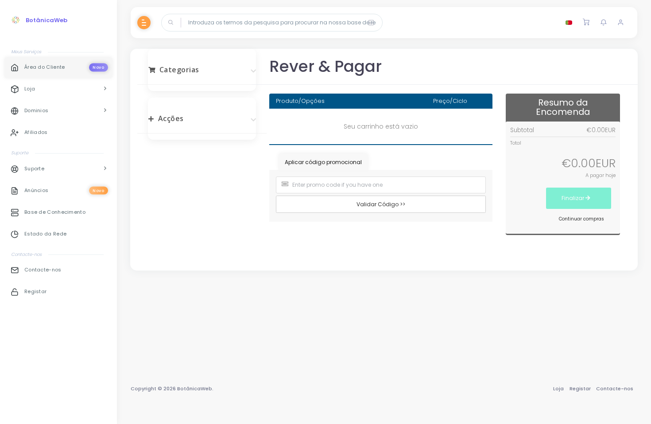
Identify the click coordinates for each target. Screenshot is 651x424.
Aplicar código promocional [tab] (323, 162)
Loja (558, 388)
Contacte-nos (614, 388)
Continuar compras (581, 219)
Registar (580, 388)
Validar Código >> (380, 204)
